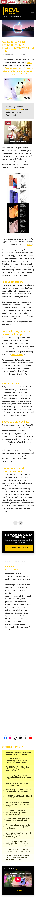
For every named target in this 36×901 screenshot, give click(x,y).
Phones (5, 54)
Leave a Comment (11, 56)
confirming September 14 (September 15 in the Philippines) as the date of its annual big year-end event (18, 71)
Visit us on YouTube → (18, 891)
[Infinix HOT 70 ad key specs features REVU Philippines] (18, 89)
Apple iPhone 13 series (14, 109)
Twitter (17, 570)
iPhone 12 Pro (17, 355)
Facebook (9, 570)
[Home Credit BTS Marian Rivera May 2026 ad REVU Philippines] (18, 132)
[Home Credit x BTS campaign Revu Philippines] (18, 2)
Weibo (29, 244)
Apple (29, 63)
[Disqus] (18, 657)
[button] (32, 11)
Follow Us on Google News (18, 548)
